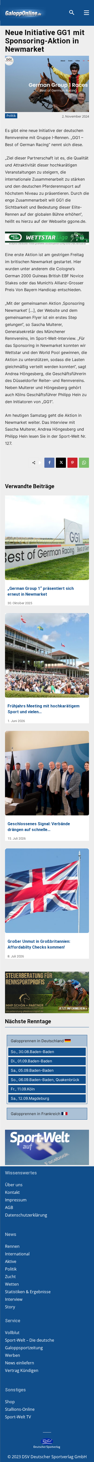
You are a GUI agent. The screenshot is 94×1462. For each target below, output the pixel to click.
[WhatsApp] (84, 463)
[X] (61, 463)
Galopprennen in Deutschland (38, 1040)
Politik (11, 115)
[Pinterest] (72, 463)
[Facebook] (49, 463)
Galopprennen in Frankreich (36, 1113)
